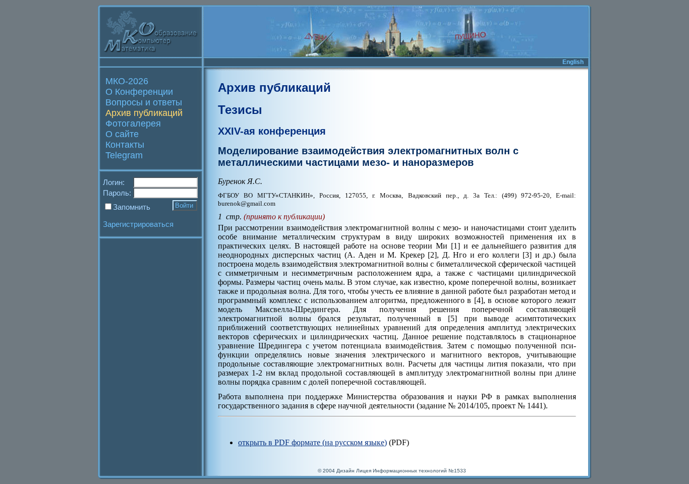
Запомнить (131, 207)
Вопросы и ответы (143, 102)
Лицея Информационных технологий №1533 (411, 470)
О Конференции (139, 92)
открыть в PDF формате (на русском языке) (312, 442)
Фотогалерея (133, 123)
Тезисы (240, 109)
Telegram (124, 155)
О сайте (122, 134)
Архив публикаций (144, 113)
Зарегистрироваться (138, 224)
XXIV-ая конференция (272, 131)
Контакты (124, 145)
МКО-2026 (126, 81)
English (573, 62)
